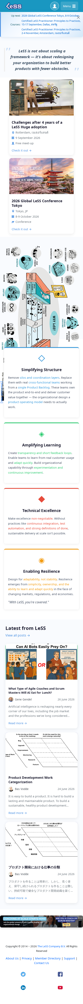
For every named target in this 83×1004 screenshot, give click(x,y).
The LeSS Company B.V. (51, 946)
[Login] (54, 6)
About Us (12, 958)
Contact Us (41, 963)
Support (69, 958)
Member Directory (48, 958)
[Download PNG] (1, 392)
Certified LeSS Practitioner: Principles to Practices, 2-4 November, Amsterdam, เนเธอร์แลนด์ (51, 31)
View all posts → (17, 635)
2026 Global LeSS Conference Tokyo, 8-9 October (50, 15)
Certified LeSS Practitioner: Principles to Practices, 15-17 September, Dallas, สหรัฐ (51, 22)
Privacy (27, 958)
